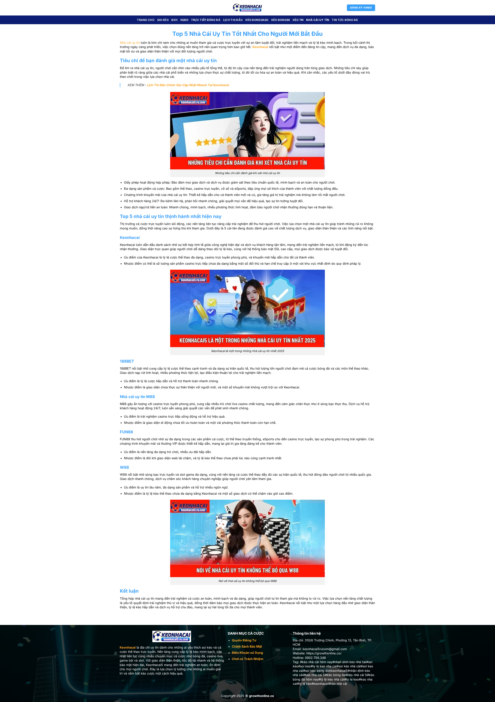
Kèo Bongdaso (256, 19)
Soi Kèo (163, 19)
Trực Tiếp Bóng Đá (205, 19)
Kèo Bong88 (280, 19)
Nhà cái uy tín (130, 43)
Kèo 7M (298, 19)
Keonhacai (260, 47)
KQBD (184, 19)
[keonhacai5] (248, 7)
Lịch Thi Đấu (233, 19)
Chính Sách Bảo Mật (247, 646)
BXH (174, 19)
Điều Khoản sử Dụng (247, 653)
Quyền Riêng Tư (244, 640)
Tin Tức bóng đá (345, 19)
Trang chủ (145, 19)
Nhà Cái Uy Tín (317, 19)
